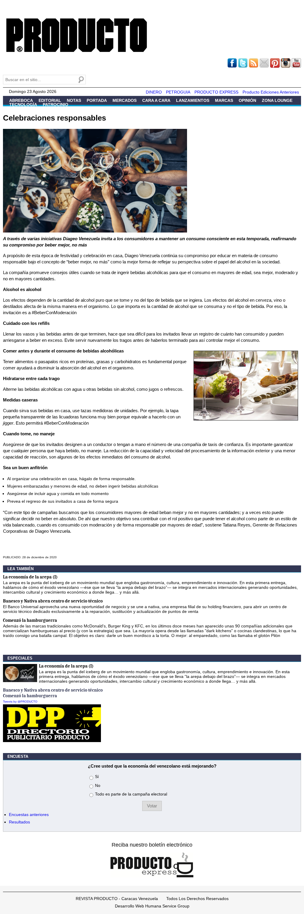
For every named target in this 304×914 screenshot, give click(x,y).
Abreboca (21, 100)
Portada (97, 100)
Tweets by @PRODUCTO (20, 701)
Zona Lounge (277, 100)
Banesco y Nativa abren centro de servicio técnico (53, 601)
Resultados (19, 822)
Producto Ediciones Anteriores (271, 92)
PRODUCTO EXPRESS (216, 92)
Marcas (224, 100)
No (97, 785)
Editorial (50, 100)
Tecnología (23, 104)
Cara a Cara (156, 100)
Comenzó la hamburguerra (30, 620)
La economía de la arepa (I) (30, 577)
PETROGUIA (178, 92)
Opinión (247, 100)
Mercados (125, 100)
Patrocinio (55, 104)
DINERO (154, 92)
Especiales (19, 658)
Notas (74, 100)
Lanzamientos (192, 100)
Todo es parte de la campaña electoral (131, 794)
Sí (97, 776)
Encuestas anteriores (29, 814)
